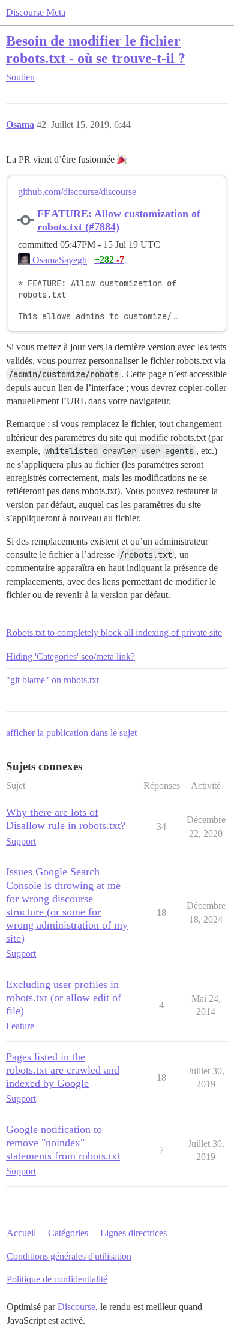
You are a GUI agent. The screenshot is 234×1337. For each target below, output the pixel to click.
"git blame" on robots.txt (52, 680)
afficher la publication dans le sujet (71, 733)
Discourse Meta (35, 12)
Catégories (68, 1233)
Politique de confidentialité (57, 1279)
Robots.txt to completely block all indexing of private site (114, 632)
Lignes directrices (133, 1233)
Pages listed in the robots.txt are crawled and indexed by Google (62, 1070)
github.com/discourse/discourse (77, 192)
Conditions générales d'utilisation (69, 1256)
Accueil (21, 1233)
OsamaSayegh (58, 260)
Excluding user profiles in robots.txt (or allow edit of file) (63, 997)
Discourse (76, 1307)
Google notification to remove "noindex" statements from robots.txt (63, 1142)
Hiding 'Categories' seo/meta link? (70, 656)
